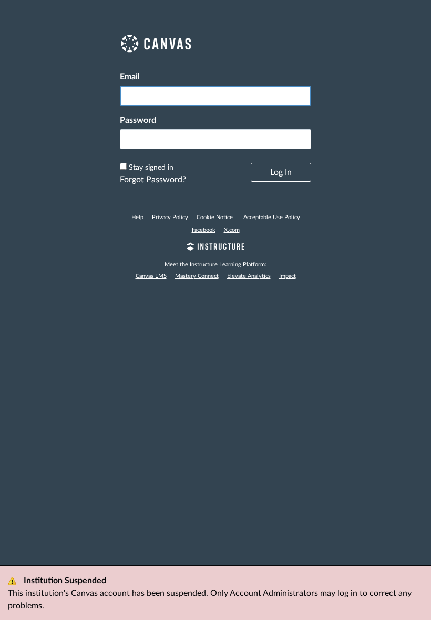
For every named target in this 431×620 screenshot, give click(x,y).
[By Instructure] (215, 248)
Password (138, 120)
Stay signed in (151, 167)
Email (130, 77)
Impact (287, 276)
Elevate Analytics (249, 276)
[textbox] (215, 139)
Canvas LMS (151, 276)
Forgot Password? (153, 179)
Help (137, 217)
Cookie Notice (215, 217)
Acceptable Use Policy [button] (271, 217)
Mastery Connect (197, 276)
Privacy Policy (170, 217)
